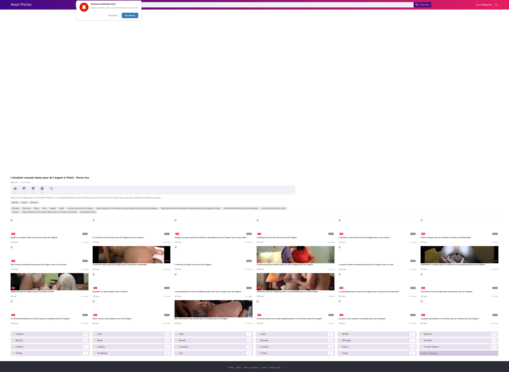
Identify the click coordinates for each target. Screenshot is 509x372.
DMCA (238, 368)
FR (496, 5)
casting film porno (87, 212)
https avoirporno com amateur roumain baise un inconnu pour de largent (126, 208)
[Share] (51, 188)
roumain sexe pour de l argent (80, 208)
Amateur (34, 202)
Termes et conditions (251, 368)
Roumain (26, 208)
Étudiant (15, 208)
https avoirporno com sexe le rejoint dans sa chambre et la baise (49, 212)
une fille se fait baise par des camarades (241, 208)
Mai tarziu (113, 15)
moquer (15, 212)
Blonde (15, 202)
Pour (44, 208)
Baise (36, 208)
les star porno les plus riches (274, 208)
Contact (264, 368)
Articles (231, 368)
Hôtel (61, 208)
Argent (53, 208)
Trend (24, 202)
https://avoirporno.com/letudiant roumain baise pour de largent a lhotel (190, 208)
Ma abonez (130, 15)
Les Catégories (484, 4)
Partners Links (275, 368)
